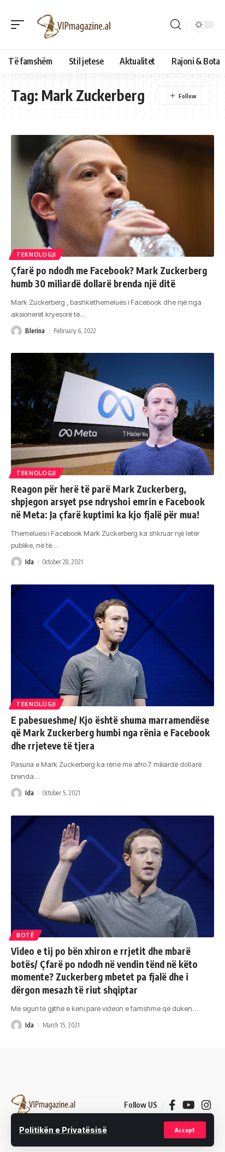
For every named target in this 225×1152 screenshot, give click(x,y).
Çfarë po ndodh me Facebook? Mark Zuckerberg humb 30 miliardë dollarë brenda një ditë (109, 277)
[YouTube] (189, 1105)
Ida (29, 562)
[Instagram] (206, 1105)
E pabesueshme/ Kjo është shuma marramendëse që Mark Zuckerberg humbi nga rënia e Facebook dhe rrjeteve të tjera (110, 733)
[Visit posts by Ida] (16, 562)
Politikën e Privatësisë (63, 1130)
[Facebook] (172, 1105)
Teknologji (36, 254)
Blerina (35, 331)
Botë (25, 935)
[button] (185, 1129)
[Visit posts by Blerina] (16, 331)
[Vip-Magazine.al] (74, 24)
